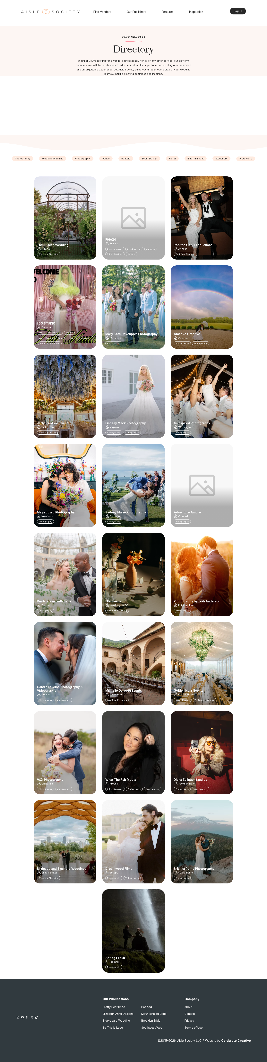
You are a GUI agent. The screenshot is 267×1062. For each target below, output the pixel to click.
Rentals (125, 158)
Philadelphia (185, 605)
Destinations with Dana (54, 601)
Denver (45, 694)
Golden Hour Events (188, 690)
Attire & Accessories (50, 333)
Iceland (114, 961)
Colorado (183, 516)
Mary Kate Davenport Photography (131, 334)
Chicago (115, 516)
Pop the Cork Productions (193, 245)
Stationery (221, 158)
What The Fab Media (120, 780)
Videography (82, 158)
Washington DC (119, 605)
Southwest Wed (151, 1027)
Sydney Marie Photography (125, 512)
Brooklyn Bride (150, 1020)
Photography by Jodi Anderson (197, 601)
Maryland (115, 338)
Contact (190, 1013)
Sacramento (185, 872)
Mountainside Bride (154, 1013)
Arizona (182, 248)
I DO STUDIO (46, 323)
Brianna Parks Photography (194, 869)
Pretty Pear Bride (114, 1007)
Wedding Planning (52, 158)
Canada (46, 327)
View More (245, 158)
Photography (22, 158)
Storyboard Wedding (116, 1020)
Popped (146, 1007)
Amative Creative (187, 334)
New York (47, 516)
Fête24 (110, 239)
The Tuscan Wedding (52, 245)
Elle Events (113, 601)
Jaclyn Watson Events (53, 423)
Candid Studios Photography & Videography (60, 688)
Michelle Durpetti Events (123, 690)
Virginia (114, 427)
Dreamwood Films (118, 869)
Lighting (150, 249)
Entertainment (195, 158)
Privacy (189, 1020)
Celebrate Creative (236, 1040)
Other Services (115, 254)
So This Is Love (113, 1027)
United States (49, 427)
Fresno (114, 783)
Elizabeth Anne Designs (118, 1013)
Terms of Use (194, 1027)
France (114, 243)
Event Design (149, 158)
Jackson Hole (186, 783)
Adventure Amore (187, 512)
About (188, 1007)
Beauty (69, 333)
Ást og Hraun (115, 958)
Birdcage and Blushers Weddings (61, 869)
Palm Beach (117, 694)
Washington (185, 427)
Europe (45, 248)
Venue (106, 158)
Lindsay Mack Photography (125, 423)
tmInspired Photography (192, 423)
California (47, 783)
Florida (45, 605)
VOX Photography (50, 780)
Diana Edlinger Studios (190, 780)
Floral (172, 158)
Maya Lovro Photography (56, 512)
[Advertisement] (133, 105)
